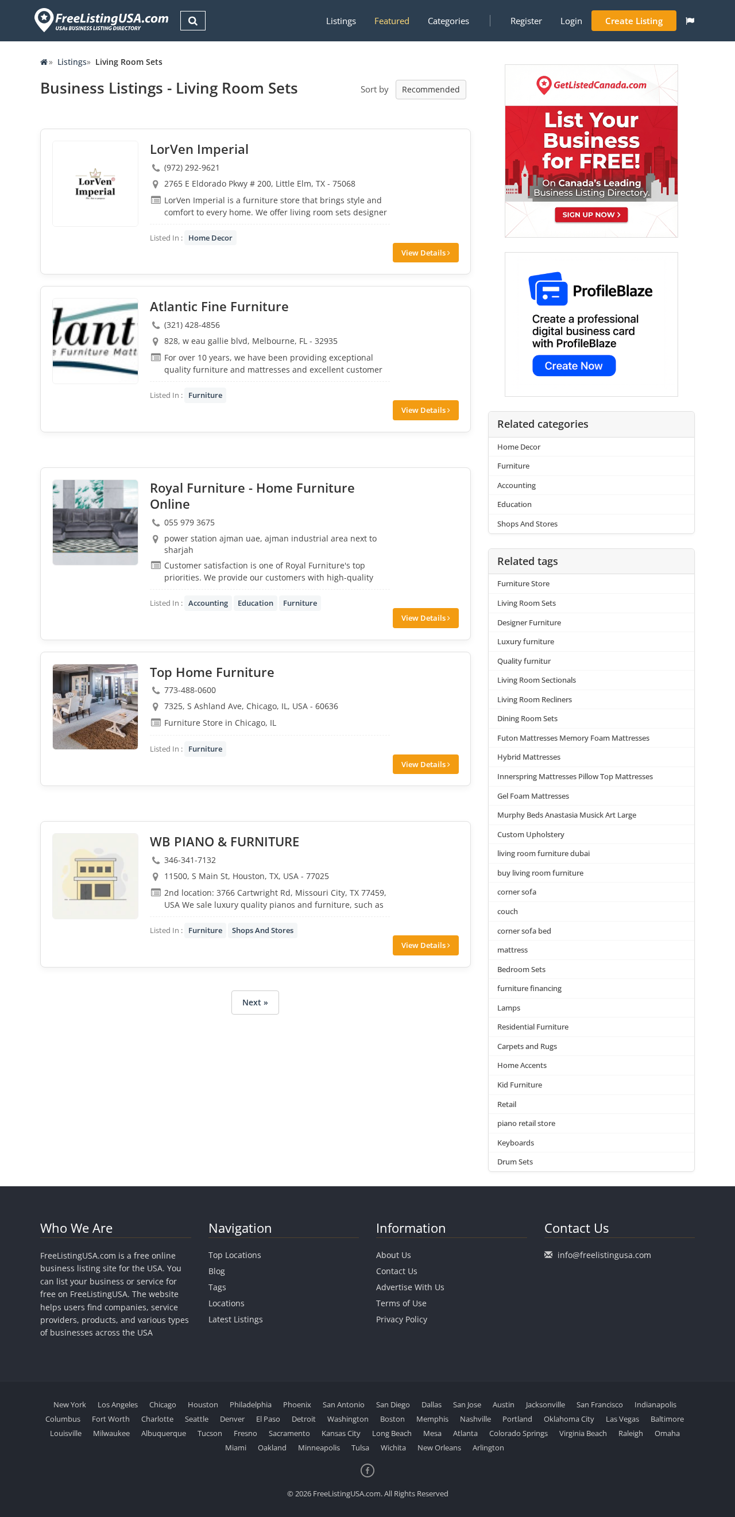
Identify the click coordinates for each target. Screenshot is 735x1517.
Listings (341, 20)
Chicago (162, 1404)
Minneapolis (319, 1447)
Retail (506, 1104)
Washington (348, 1419)
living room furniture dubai (543, 853)
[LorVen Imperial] (95, 183)
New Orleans (439, 1447)
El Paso (268, 1419)
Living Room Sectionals (536, 680)
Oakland (272, 1447)
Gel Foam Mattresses (533, 796)
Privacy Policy (401, 1319)
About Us (393, 1254)
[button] (689, 20)
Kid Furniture (519, 1084)
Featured (391, 20)
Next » (255, 1002)
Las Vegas (622, 1419)
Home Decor (210, 238)
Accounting (208, 603)
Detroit (304, 1419)
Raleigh (630, 1433)
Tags (217, 1287)
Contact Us (396, 1271)
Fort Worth (111, 1419)
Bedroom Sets (521, 969)
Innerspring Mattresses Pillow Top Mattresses (575, 776)
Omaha (667, 1433)
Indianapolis (655, 1404)
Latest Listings (235, 1319)
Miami (235, 1447)
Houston (203, 1404)
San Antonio (344, 1404)
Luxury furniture (525, 641)
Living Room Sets (526, 603)
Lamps (508, 1008)
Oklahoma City (569, 1419)
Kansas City (341, 1433)
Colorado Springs (518, 1433)
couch (507, 911)
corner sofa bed (524, 931)
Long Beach (392, 1433)
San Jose (467, 1404)
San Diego (393, 1404)
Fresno (245, 1433)
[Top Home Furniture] (95, 706)
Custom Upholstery (530, 834)
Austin (503, 1404)
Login (571, 20)
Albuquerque (163, 1433)
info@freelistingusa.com (604, 1254)
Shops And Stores (262, 930)
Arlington (488, 1447)
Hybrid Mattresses (528, 757)
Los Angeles (118, 1404)
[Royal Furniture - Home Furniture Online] (95, 522)
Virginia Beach (583, 1433)
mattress (512, 950)
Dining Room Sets (527, 718)
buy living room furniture (540, 873)
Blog (216, 1271)
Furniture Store (523, 583)
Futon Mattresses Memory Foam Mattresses (573, 738)
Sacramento (289, 1433)
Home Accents (522, 1065)
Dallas (431, 1404)
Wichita (393, 1447)
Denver (232, 1419)
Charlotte (157, 1419)
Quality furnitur (524, 661)
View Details (424, 252)
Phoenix (297, 1404)
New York (69, 1404)
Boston (392, 1419)
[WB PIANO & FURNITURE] (95, 876)
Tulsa (360, 1447)
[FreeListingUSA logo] (100, 19)
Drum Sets (515, 1161)
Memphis (432, 1419)
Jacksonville (545, 1404)
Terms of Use (401, 1303)
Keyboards (515, 1142)
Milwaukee (111, 1433)
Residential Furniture (532, 1026)
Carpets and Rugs (527, 1046)
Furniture (205, 395)
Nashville (475, 1419)
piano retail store (526, 1123)
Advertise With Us (410, 1287)
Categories (448, 20)
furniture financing (529, 988)
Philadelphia (251, 1404)
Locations (226, 1303)
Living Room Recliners (534, 699)
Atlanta (465, 1433)
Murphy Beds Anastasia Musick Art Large (566, 815)
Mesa (432, 1433)
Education (255, 603)
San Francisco (600, 1404)
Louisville (66, 1433)
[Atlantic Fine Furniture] (95, 341)
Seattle (196, 1419)
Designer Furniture (529, 622)
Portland (517, 1419)
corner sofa (516, 892)
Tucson (210, 1433)
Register (526, 20)
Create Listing (634, 20)
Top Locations (234, 1254)
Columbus (62, 1419)
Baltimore (667, 1419)
